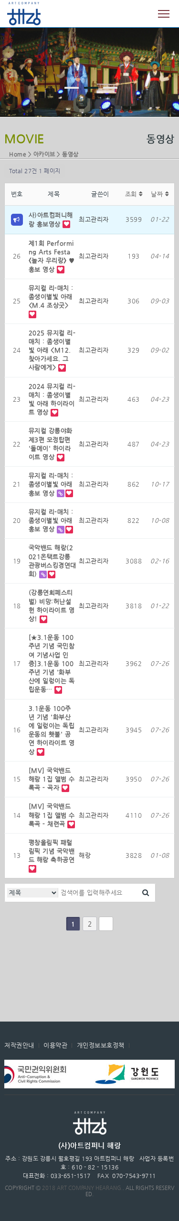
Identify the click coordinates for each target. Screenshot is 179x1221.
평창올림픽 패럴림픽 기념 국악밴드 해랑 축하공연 (52, 851)
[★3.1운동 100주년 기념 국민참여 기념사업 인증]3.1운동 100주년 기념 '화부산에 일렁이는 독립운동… (52, 663)
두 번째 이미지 (91, 87)
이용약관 (55, 1045)
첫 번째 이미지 (71, 87)
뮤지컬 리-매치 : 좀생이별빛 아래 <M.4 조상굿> (51, 296)
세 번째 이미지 (110, 87)
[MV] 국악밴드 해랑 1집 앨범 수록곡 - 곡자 (52, 779)
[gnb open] (163, 14)
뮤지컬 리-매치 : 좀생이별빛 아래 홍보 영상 (51, 484)
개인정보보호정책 (101, 1045)
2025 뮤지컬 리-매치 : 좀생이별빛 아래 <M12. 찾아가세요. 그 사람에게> (52, 350)
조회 (132, 194)
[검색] (145, 893)
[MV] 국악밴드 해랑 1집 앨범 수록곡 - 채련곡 (52, 815)
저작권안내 (19, 1045)
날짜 (158, 194)
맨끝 (106, 924)
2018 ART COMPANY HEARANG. (82, 1188)
